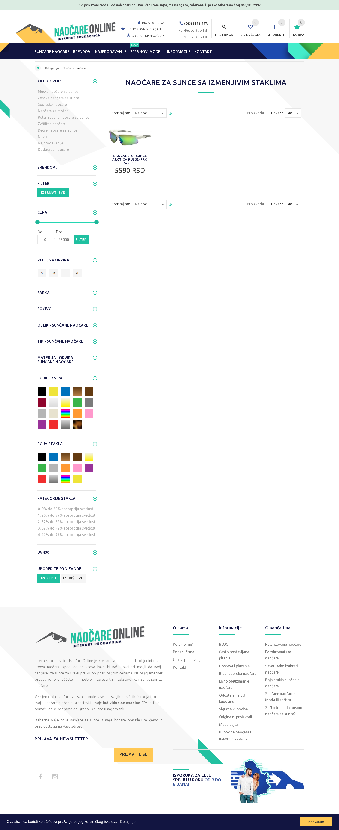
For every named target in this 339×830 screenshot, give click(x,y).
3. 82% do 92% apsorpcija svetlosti (67, 528)
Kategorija (52, 68)
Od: (40, 232)
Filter (81, 239)
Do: (59, 232)
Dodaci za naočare (53, 149)
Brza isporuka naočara (238, 673)
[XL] (77, 272)
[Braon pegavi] (77, 424)
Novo (42, 137)
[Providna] (89, 478)
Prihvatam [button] (316, 822)
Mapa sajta (228, 724)
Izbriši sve (73, 578)
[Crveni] (53, 424)
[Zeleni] (77, 401)
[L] (65, 272)
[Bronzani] (77, 390)
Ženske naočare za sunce (58, 98)
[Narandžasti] (77, 413)
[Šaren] (65, 413)
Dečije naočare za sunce (57, 130)
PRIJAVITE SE (133, 754)
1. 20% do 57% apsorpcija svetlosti (67, 515)
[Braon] (89, 390)
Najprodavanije (50, 143)
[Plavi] (65, 390)
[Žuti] (53, 390)
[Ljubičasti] (42, 424)
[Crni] (42, 390)
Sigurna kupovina (233, 709)
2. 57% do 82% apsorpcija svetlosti (67, 522)
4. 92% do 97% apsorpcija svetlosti (67, 535)
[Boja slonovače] (53, 413)
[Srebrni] (65, 424)
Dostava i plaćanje (234, 666)
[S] (42, 272)
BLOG (223, 644)
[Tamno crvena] (42, 401)
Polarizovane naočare (283, 644)
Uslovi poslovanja (188, 660)
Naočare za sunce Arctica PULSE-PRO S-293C (129, 159)
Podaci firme (183, 652)
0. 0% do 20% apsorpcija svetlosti (66, 509)
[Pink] (89, 413)
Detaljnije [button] (128, 822)
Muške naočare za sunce (58, 91)
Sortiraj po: (120, 113)
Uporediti (49, 578)
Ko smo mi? (183, 644)
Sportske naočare (52, 104)
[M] (53, 272)
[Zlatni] (65, 401)
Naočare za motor (53, 111)
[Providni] (53, 401)
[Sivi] (42, 413)
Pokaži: (277, 113)
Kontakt (179, 667)
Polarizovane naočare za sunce (63, 117)
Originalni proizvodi (235, 717)
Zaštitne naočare (52, 124)
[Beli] (89, 424)
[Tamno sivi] (89, 401)
